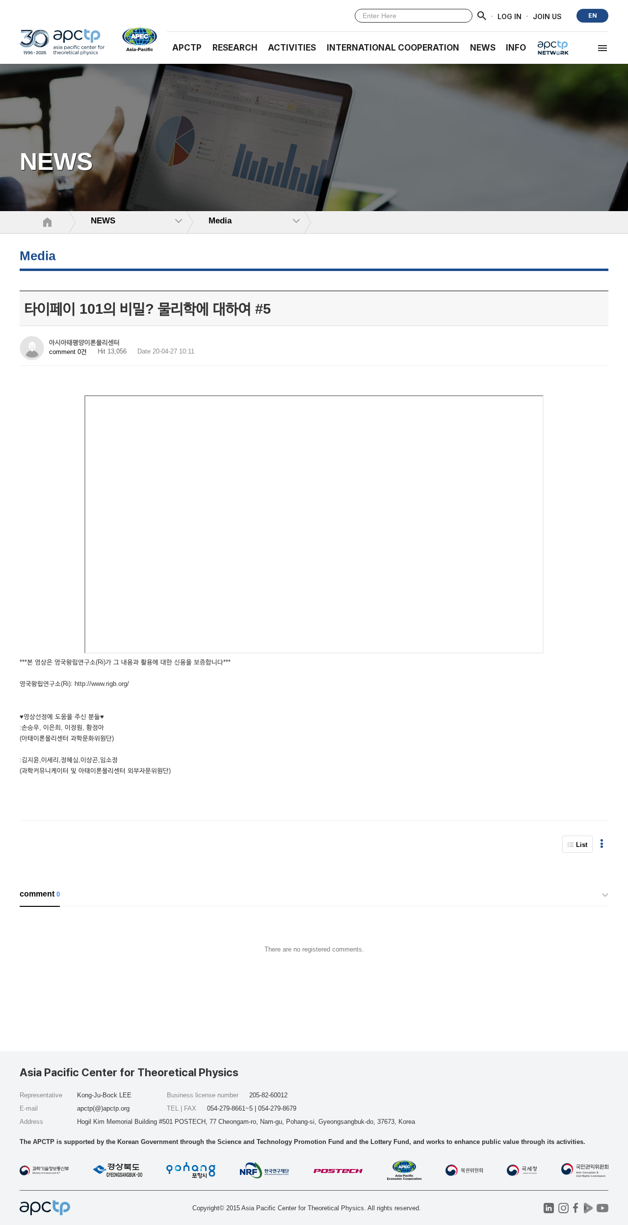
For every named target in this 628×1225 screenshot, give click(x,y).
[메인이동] (62, 46)
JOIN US (547, 16)
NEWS (483, 48)
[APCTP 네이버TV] (588, 1208)
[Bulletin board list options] (601, 844)
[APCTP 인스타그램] (563, 1208)
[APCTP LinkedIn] (549, 1208)
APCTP (187, 48)
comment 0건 (68, 351)
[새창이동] (135, 39)
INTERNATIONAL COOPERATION (393, 48)
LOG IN (509, 16)
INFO (516, 48)
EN (592, 15)
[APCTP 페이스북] (576, 1208)
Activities (292, 48)
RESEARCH (235, 48)
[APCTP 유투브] (602, 1208)
